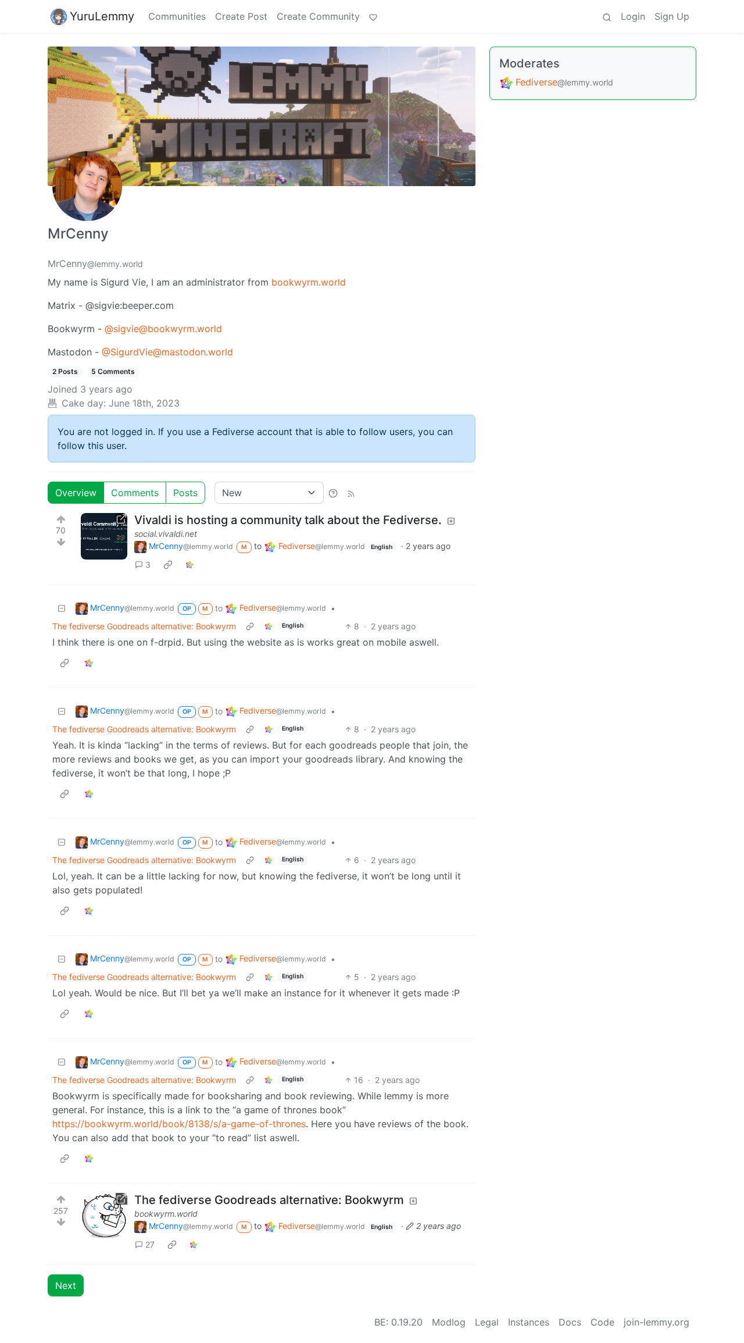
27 (150, 1244)
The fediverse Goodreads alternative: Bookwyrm (144, 626)
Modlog (449, 1322)
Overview (75, 492)
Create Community (318, 16)
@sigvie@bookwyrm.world (163, 328)
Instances (528, 1322)
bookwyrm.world (308, 282)
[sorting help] (333, 492)
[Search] (607, 16)
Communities (177, 16)
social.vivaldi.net (165, 534)
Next (65, 1285)
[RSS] (351, 492)
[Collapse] (61, 608)
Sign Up (671, 16)
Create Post (241, 16)
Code (602, 1322)
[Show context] (250, 626)
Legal (487, 1322)
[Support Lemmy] (373, 16)
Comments (135, 492)
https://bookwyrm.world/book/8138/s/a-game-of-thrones (179, 1124)
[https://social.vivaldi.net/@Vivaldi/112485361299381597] (104, 536)
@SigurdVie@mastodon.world (167, 352)
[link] (168, 564)
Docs (570, 1322)
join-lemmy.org (656, 1322)
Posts (185, 492)
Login (633, 16)
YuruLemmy (102, 16)
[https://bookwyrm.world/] (104, 1216)
